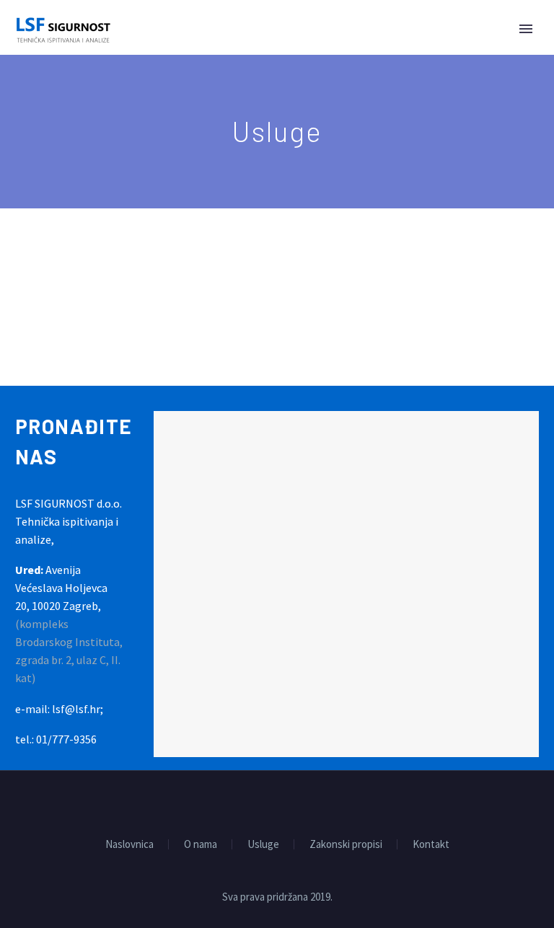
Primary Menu (526, 29)
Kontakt (431, 844)
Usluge (263, 844)
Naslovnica (129, 844)
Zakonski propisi (345, 844)
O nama (200, 844)
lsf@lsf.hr (76, 709)
